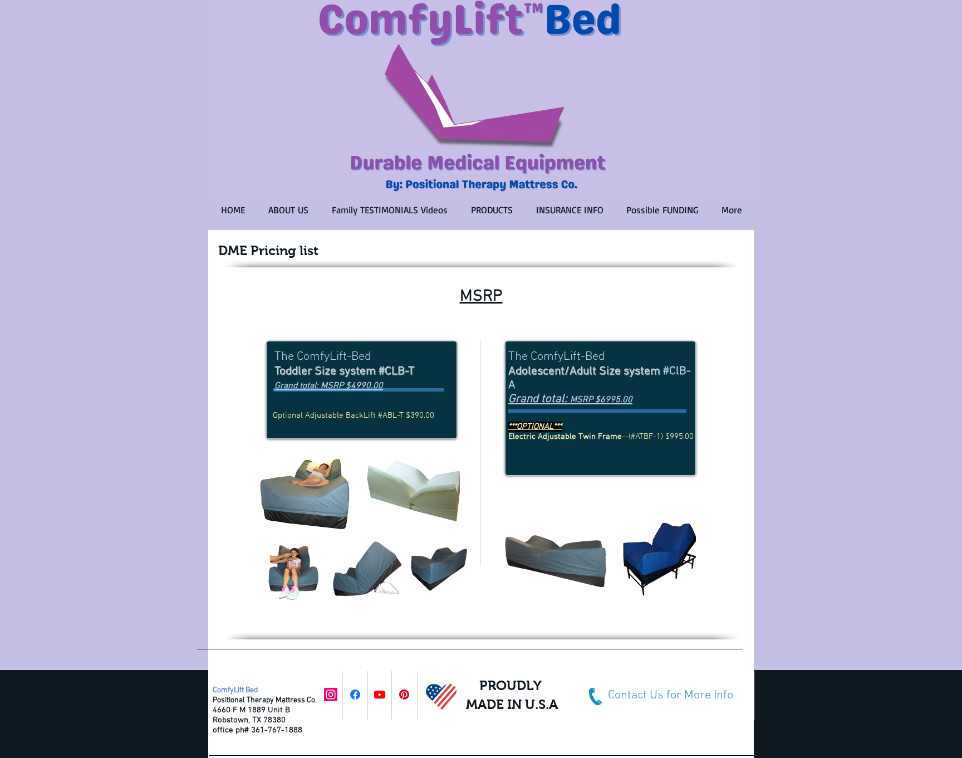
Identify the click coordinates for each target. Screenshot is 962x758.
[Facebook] (355, 694)
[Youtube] (379, 694)
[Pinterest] (404, 694)
